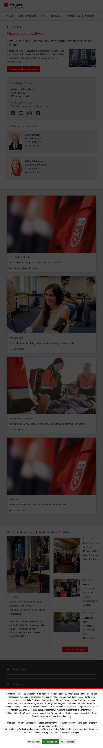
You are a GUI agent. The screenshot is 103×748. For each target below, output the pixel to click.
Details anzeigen (68, 741)
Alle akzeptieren (51, 741)
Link (69, 716)
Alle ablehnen (34, 741)
